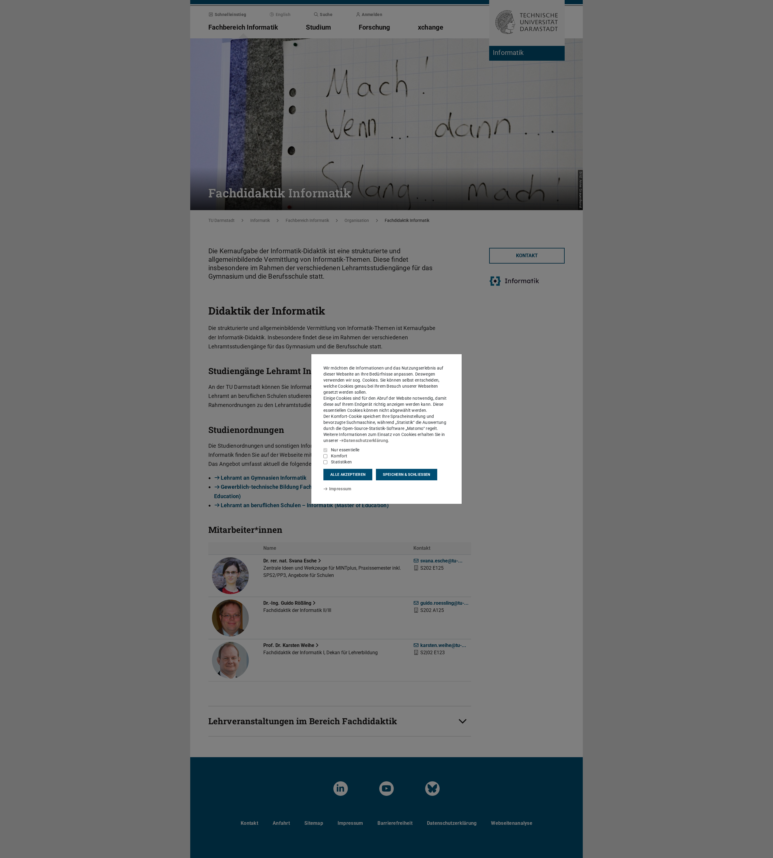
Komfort (339, 455)
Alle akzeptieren (347, 474)
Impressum (340, 488)
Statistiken (341, 461)
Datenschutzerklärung (366, 440)
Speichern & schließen (406, 474)
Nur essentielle (345, 449)
